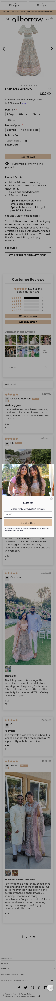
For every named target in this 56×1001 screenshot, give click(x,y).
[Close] (51, 498)
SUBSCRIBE (28, 522)
